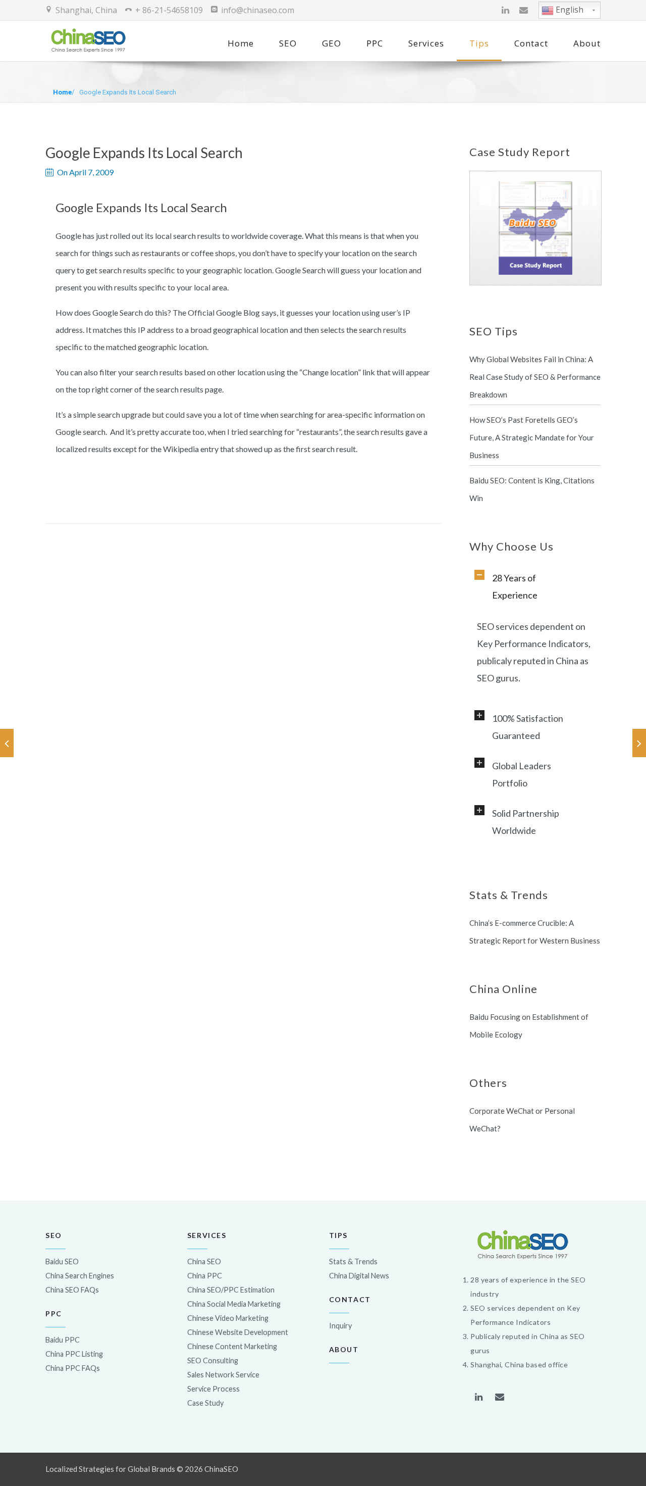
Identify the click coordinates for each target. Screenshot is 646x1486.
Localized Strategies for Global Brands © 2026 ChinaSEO (141, 1468)
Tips (479, 43)
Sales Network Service (223, 1374)
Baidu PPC (62, 1339)
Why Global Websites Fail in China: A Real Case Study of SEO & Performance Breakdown (535, 377)
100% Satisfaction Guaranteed (527, 727)
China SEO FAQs (72, 1289)
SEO (288, 43)
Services (426, 43)
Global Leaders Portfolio (521, 774)
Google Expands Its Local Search (127, 92)
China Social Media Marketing (234, 1304)
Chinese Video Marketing (227, 1318)
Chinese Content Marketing (232, 1346)
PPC (374, 43)
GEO (331, 43)
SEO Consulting (212, 1360)
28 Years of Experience (514, 586)
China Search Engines (79, 1275)
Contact (531, 43)
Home (241, 43)
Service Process (213, 1388)
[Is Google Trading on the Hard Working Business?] (639, 743)
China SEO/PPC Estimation (231, 1289)
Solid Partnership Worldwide (525, 822)
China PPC (204, 1275)
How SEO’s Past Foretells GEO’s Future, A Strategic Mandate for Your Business (531, 437)
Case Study (205, 1403)
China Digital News (359, 1275)
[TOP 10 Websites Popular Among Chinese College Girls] (7, 743)
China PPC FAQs (72, 1368)
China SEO (204, 1261)
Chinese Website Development (237, 1332)
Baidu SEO (62, 1261)
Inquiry (340, 1325)
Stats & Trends (353, 1261)
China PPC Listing (74, 1354)
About (587, 43)
